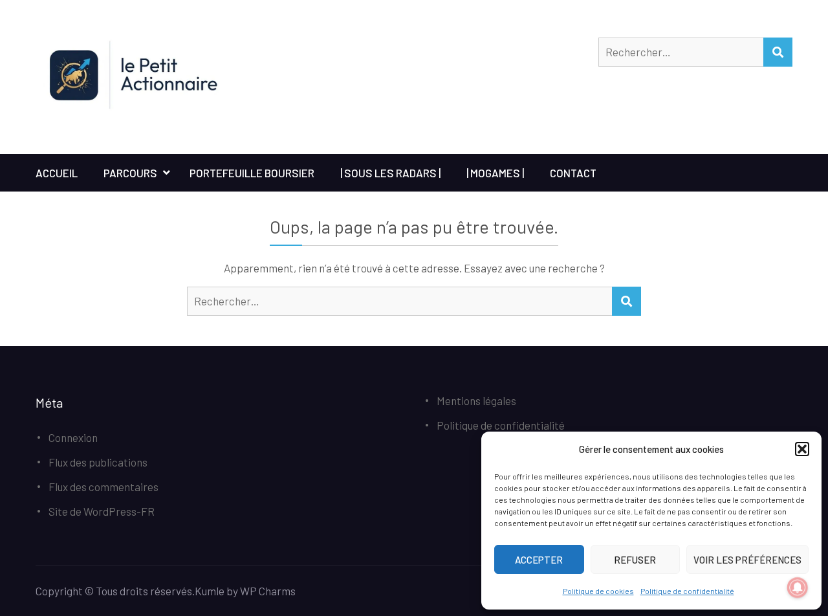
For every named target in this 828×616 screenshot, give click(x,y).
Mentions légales (476, 400)
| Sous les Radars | (390, 172)
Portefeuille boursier (252, 172)
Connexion (73, 437)
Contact (573, 172)
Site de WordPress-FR (102, 511)
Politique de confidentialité (687, 590)
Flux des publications (98, 462)
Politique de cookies (598, 590)
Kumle (209, 590)
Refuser (635, 560)
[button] (802, 449)
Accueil (57, 172)
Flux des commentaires (103, 486)
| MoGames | (495, 172)
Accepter (539, 560)
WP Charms (268, 590)
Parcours (130, 172)
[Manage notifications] (797, 587)
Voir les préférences (747, 560)
